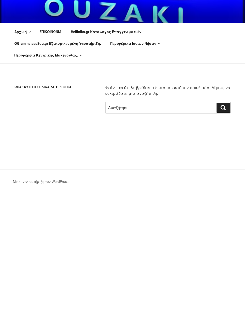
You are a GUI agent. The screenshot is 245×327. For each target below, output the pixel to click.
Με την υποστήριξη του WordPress (40, 181)
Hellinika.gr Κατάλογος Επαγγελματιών (106, 31)
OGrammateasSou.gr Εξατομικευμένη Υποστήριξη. (57, 43)
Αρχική (20, 31)
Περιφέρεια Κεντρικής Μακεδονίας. (46, 55)
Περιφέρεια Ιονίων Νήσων (133, 43)
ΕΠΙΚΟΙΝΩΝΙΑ (50, 31)
